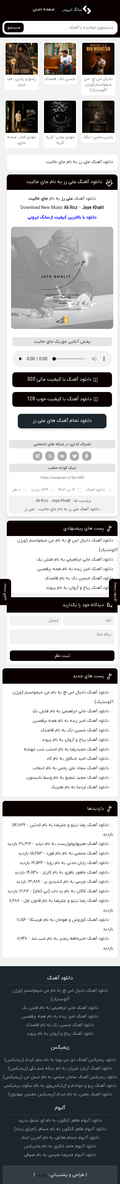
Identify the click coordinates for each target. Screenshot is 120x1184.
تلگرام (37, 456)
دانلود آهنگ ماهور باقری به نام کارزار (75, 872)
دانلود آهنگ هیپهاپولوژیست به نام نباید (72, 844)
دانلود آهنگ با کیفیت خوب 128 (59, 399)
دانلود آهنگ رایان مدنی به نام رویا (78, 863)
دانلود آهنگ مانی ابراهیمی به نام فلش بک (75, 559)
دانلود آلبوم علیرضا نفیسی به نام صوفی (60, 1155)
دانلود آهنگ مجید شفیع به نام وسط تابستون (67, 778)
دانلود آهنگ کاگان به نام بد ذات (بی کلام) (71, 891)
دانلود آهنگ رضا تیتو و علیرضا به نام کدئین (69, 825)
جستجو (14, 27)
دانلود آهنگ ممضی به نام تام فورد (77, 853)
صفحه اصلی (44, 9)
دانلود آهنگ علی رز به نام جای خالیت (64, 182)
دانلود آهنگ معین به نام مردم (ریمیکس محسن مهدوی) (60, 1094)
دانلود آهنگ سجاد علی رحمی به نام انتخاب (71, 768)
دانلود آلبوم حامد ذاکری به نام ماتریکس (60, 1146)
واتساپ (49, 456)
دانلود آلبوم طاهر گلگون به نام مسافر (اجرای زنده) (60, 1129)
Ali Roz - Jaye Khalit (53, 500)
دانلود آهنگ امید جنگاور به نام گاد (77, 759)
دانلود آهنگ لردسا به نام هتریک (80, 787)
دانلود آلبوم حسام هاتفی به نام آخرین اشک (60, 1138)
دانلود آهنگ (95, 489)
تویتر (74, 456)
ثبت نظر (62, 656)
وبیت (41, 1175)
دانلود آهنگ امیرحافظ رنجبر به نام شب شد (70, 939)
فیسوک (86, 456)
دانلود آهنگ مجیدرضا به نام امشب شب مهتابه (66, 749)
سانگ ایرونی (39, 217)
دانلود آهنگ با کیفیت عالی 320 (59, 379)
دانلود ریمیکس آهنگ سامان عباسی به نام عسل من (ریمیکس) (60, 1077)
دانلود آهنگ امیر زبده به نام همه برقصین (75, 569)
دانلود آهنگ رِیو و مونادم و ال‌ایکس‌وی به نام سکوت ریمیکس (60, 1086)
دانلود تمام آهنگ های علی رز (62, 421)
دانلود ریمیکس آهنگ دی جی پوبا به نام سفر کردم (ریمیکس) (60, 1060)
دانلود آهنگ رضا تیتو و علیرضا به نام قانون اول (66, 901)
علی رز (30, 509)
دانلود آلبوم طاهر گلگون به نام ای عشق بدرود (60, 1120)
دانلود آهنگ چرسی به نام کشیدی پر (76, 882)
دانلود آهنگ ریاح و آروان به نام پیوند (79, 588)
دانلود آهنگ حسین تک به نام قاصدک (79, 578)
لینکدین (62, 456)
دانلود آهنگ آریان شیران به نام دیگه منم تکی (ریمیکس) (60, 1068)
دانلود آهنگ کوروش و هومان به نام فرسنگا (69, 920)
